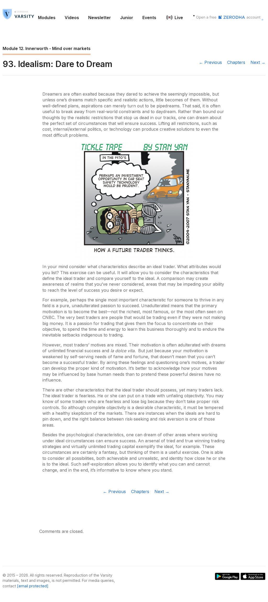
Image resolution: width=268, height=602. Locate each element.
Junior (126, 17)
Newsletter (99, 17)
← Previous (210, 62)
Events (149, 17)
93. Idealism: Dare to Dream (57, 64)
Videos (72, 17)
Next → (257, 62)
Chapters (236, 62)
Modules (46, 17)
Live (179, 17)
